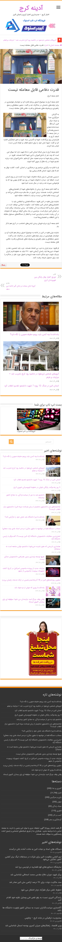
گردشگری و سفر (55, 819)
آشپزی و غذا (56, 788)
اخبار (46, 45)
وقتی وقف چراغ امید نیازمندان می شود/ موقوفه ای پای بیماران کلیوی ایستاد (23, 600)
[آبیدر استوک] (31, 25)
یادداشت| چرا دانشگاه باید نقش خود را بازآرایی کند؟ (24, 516)
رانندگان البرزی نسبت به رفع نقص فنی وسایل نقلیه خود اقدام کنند (33, 899)
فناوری (59, 810)
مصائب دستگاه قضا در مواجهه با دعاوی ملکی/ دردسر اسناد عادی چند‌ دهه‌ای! (31, 528)
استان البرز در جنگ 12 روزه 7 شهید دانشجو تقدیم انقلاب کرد (31, 386)
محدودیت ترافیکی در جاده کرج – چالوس (43, 918)
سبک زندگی (56, 806)
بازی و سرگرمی (55, 797)
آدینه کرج (31, 8)
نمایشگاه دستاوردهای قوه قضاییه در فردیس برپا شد (38, 867)
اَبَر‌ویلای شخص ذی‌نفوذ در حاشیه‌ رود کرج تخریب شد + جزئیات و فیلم (29, 40)
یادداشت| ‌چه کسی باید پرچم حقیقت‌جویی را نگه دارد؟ (34, 334)
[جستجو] (11, 441)
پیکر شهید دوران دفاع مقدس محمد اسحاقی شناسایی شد (35, 874)
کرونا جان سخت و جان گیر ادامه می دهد (20, 286)
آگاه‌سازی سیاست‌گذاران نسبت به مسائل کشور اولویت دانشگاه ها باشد (31, 909)
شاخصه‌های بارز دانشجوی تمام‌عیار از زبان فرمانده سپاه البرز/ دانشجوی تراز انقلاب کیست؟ (31, 508)
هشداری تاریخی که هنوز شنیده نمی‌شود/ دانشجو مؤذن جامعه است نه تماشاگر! (33, 548)
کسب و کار (57, 815)
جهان (59, 801)
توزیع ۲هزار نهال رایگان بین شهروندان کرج (45, 277)
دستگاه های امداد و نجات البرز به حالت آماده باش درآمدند (35, 849)
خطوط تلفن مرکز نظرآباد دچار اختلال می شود (41, 890)
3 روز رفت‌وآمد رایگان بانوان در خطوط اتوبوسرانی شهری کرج (37, 487)
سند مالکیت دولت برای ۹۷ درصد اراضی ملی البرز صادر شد (35, 882)
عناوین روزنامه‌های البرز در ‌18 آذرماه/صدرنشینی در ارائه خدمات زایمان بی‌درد (31, 580)
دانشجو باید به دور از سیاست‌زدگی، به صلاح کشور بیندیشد (25, 496)
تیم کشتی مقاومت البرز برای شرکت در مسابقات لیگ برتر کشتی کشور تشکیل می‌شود (33, 858)
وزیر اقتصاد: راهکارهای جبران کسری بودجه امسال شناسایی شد (33, 925)
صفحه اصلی (55, 45)
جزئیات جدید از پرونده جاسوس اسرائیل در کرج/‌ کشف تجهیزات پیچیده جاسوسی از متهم (23, 569)
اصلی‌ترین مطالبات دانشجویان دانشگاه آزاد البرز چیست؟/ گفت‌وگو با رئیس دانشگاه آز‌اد (31, 537)
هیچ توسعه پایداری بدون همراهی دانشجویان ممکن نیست (24, 558)
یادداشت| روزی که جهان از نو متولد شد (29, 587)
